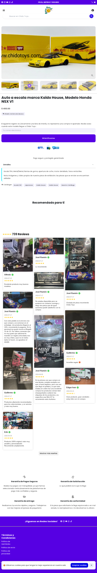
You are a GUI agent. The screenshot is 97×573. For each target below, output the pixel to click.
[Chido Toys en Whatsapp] (10, 2)
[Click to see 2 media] (29, 86)
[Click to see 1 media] (10, 86)
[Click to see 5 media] (87, 86)
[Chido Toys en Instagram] (5, 2)
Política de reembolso (5, 542)
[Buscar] (91, 16)
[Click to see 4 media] (68, 86)
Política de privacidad (5, 552)
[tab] (48, 164)
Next (92, 52)
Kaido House (41, 185)
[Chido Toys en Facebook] (2, 2)
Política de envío (8, 547)
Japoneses (29, 185)
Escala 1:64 (17, 185)
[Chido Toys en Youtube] (7, 2)
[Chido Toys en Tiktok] (12, 2)
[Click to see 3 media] (48, 86)
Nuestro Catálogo (68, 185)
